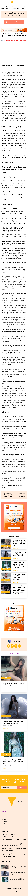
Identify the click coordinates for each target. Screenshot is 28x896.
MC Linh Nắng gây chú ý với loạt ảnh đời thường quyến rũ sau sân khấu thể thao (19, 576)
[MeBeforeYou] (10, 641)
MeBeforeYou (16, 641)
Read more (15, 548)
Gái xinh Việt (6, 580)
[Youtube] (19, 646)
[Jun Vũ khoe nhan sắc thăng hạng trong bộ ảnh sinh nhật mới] (6, 555)
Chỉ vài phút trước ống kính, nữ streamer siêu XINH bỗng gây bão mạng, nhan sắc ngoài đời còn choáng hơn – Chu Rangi (19, 590)
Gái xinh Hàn (6, 592)
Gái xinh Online (6, 546)
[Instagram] (12, 646)
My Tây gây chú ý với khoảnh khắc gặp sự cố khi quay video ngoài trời (19, 542)
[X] (11, 22)
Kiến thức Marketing (16, 7)
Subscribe (21, 787)
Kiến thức (7, 7)
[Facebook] (6, 22)
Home (2, 7)
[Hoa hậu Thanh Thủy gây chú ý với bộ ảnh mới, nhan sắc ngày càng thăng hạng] (6, 566)
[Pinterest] (16, 22)
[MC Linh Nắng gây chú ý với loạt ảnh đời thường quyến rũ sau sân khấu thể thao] (6, 578)
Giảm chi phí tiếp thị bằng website (8, 495)
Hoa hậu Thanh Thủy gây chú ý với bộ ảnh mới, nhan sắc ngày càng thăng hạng (19, 565)
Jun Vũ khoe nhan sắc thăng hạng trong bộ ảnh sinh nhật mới (19, 553)
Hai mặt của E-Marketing (20, 495)
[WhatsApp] (21, 22)
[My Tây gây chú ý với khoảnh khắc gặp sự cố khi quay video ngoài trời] (6, 544)
